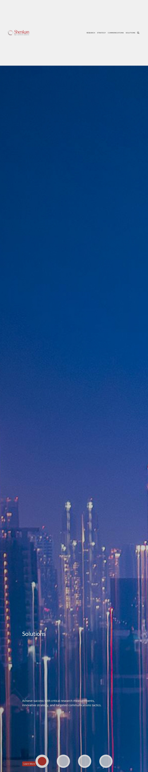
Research (91, 33)
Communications (116, 33)
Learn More (29, 763)
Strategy (101, 33)
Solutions (130, 33)
